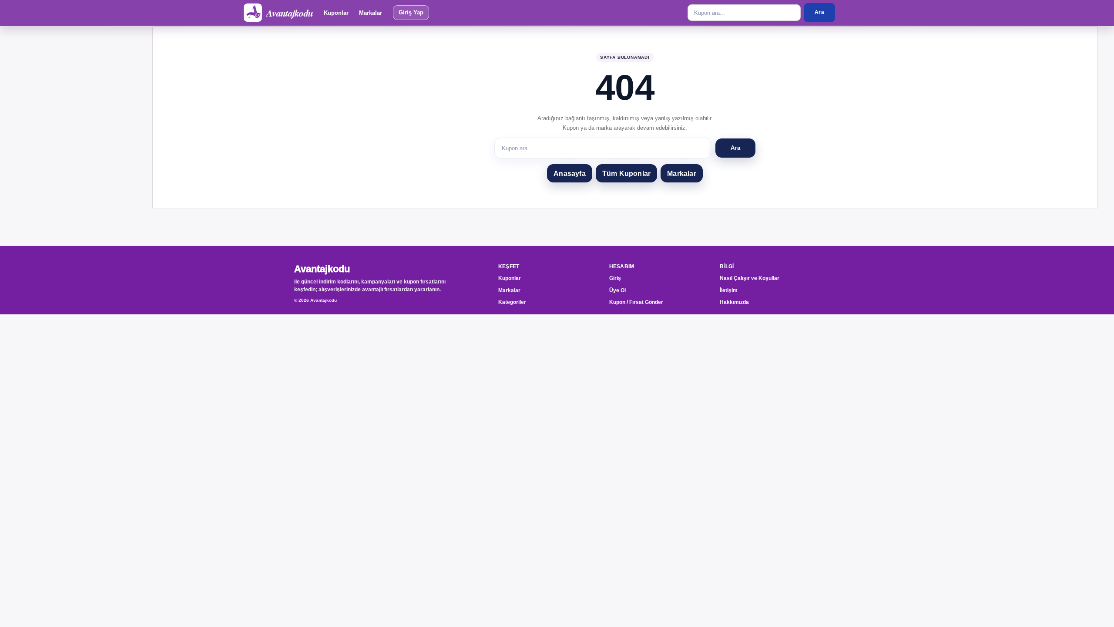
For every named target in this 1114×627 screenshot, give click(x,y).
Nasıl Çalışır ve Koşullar (749, 278)
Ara (819, 12)
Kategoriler (512, 302)
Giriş (615, 278)
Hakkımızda (734, 302)
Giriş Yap (411, 12)
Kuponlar (336, 13)
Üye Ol (617, 290)
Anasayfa (570, 173)
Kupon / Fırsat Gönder (636, 302)
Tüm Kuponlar (626, 173)
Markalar (370, 13)
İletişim (729, 290)
